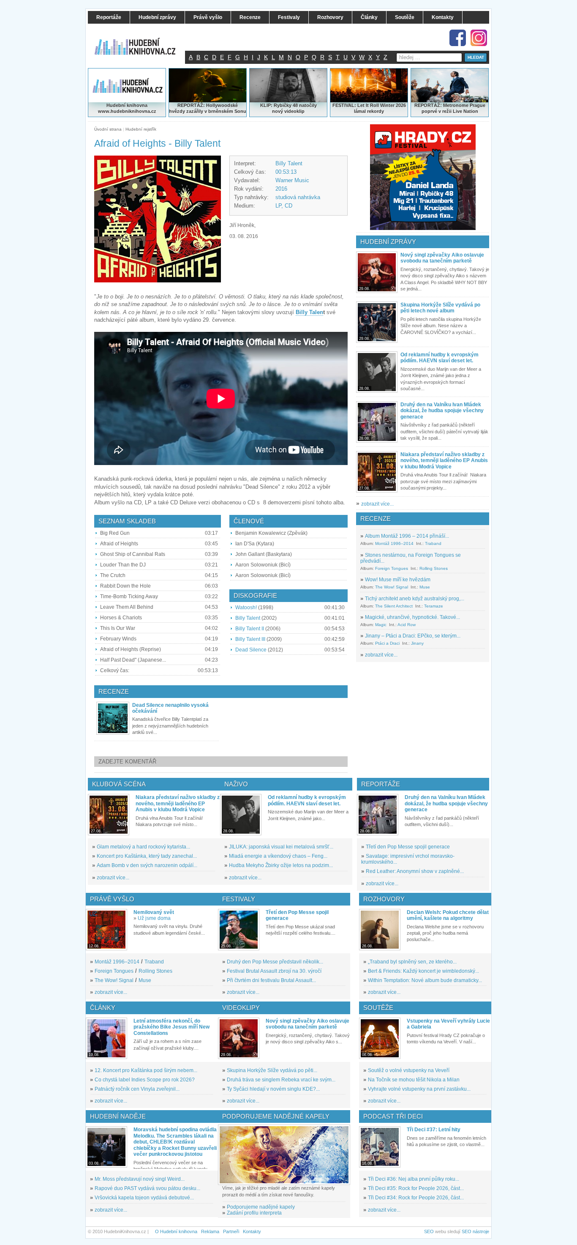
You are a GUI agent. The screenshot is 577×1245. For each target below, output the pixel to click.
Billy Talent (288, 163)
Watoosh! (246, 607)
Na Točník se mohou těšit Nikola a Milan (414, 1080)
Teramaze (433, 606)
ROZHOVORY (384, 899)
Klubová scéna (119, 784)
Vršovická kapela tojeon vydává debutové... (144, 1198)
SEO (429, 1231)
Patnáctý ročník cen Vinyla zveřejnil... (137, 1089)
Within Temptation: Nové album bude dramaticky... (425, 980)
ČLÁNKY (102, 1007)
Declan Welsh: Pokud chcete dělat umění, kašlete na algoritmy (448, 915)
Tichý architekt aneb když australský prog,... (414, 599)
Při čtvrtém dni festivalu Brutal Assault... (271, 980)
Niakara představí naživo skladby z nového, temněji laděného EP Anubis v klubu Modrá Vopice (444, 460)
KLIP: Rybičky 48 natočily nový (288, 108)
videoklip (294, 111)
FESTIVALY (238, 899)
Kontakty (252, 1231)
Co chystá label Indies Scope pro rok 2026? (145, 1080)
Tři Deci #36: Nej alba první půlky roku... (413, 1179)
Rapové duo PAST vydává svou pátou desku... (147, 1188)
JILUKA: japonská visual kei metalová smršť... (281, 847)
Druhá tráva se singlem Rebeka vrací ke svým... (281, 1080)
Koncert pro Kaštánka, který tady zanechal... (147, 856)
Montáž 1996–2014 (394, 543)
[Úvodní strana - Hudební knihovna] (140, 41)
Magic (380, 624)
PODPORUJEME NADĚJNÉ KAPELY (275, 1116)
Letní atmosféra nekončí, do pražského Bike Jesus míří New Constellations (171, 1027)
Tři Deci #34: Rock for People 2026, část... (416, 1198)
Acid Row (406, 624)
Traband (433, 543)
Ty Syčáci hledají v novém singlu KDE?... (273, 1089)
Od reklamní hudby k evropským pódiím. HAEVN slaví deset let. (439, 358)
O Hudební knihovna (176, 1231)
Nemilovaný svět (153, 912)
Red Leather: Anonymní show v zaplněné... (415, 871)
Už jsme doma (154, 918)
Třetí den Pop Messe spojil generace (408, 847)
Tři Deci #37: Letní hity (433, 1130)
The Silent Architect (394, 606)
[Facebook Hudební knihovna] (457, 37)
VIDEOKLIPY (241, 1007)
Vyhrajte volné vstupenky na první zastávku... (419, 1089)
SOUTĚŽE (378, 1007)
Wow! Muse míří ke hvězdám (397, 580)
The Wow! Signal (391, 587)
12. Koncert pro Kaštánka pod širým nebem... (146, 1070)
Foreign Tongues (391, 568)
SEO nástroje (475, 1231)
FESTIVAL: (344, 105)
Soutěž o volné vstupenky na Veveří (408, 1070)
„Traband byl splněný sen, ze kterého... (412, 962)
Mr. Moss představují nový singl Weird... (140, 1179)
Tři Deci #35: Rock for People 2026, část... (416, 1188)
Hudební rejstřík (140, 129)
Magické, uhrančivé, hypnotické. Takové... (412, 617)
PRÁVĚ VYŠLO (112, 899)
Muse (424, 587)
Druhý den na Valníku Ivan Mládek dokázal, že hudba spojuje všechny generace (442, 411)
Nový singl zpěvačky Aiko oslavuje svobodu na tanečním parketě (442, 258)
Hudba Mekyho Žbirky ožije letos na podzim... (281, 865)
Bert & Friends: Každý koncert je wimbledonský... (423, 971)
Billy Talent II (249, 629)
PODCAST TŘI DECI (393, 1116)
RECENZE (375, 518)
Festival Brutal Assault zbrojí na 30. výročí (274, 971)
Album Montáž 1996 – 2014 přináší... (407, 536)
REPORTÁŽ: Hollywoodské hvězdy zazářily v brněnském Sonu (207, 108)
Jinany (417, 643)
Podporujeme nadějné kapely (261, 1207)
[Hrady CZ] (423, 177)
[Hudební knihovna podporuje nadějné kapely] (284, 1154)
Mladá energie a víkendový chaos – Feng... (278, 856)
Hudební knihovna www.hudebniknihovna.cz (127, 108)
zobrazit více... (377, 504)
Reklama (210, 1231)
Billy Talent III (250, 639)
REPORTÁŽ (427, 105)
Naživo (236, 784)
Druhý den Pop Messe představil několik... (275, 962)
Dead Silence (251, 650)
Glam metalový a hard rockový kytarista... (143, 847)
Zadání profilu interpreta (254, 1213)
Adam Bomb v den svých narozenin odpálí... (147, 865)
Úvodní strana (108, 129)
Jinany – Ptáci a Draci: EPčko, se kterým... (412, 636)
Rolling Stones (433, 568)
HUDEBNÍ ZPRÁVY (388, 241)
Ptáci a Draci (387, 643)
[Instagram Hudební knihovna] (478, 37)
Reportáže (380, 784)
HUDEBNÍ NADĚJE (118, 1116)
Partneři (231, 1231)
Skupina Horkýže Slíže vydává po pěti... (272, 1070)
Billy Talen (309, 312)
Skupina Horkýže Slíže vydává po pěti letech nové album (440, 308)
